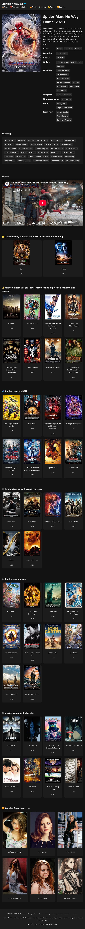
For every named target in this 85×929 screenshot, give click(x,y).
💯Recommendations (19, 7)
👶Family (51, 7)
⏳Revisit (42, 7)
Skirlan (6, 4)
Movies (18, 4)
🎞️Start (5, 7)
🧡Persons (61, 7)
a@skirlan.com (51, 924)
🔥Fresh (33, 7)
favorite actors (22, 808)
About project (33, 924)
